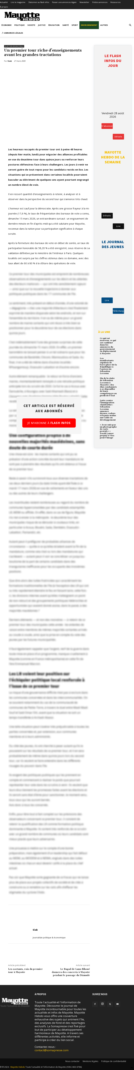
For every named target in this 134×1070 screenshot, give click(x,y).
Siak (35, 929)
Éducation (53, 25)
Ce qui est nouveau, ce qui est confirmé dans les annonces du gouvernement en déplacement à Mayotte (108, 346)
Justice (41, 25)
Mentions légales (90, 1061)
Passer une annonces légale (64, 2)
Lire (118, 226)
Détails (118, 136)
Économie (6, 25)
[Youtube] (117, 1004)
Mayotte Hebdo (17, 1067)
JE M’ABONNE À (48, 423)
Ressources (115, 2)
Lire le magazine (18, 2)
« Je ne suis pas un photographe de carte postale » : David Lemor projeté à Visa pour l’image (108, 431)
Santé (65, 25)
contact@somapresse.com (51, 1050)
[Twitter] (17, 69)
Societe (31, 25)
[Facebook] (10, 69)
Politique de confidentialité (113, 1061)
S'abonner (107, 126)
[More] (25, 69)
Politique (19, 25)
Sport (75, 25)
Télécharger (118, 310)
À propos (4, 7)
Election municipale (14, 46)
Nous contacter (72, 1061)
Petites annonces (99, 2)
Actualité (4, 2)
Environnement (89, 25)
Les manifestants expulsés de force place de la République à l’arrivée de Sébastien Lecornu (108, 366)
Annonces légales (13, 33)
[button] (130, 25)
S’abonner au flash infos (38, 2)
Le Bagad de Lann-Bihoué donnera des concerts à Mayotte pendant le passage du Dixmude (71, 972)
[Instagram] (102, 1004)
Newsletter (84, 2)
